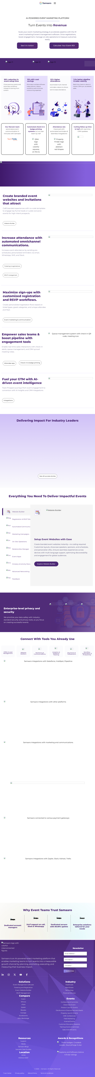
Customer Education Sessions (69, 1024)
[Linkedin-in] (2, 975)
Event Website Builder (23, 990)
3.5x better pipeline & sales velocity (81, 80)
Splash (23, 1007)
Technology (69, 990)
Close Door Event (69, 1005)
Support (23, 1041)
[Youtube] (21, 975)
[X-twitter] (15, 975)
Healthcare (69, 984)
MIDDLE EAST (23, 1058)
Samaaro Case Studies (23, 1049)
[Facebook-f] (27, 975)
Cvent (23, 999)
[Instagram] (9, 975)
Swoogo (23, 1013)
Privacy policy (19, 1073)
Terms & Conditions (47, 1073)
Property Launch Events (69, 1013)
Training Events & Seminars (69, 1027)
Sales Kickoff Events (69, 1030)
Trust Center (7, 1073)
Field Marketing (69, 1018)
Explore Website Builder (46, 564)
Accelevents (23, 1015)
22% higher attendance (55, 80)
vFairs (23, 1004)
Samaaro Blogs (23, 1046)
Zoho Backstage (23, 1018)
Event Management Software (23, 984)
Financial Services (69, 993)
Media (23, 1044)
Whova (23, 1002)
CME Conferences (69, 1016)
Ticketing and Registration (23, 987)
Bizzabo (23, 1010)
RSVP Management (23, 993)
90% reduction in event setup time (11, 80)
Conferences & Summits (69, 1002)
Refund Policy (32, 1073)
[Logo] (45, 3)
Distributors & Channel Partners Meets (69, 1010)
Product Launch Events (69, 1007)
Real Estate (69, 987)
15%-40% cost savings (33, 80)
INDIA (23, 1055)
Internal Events (69, 1021)
